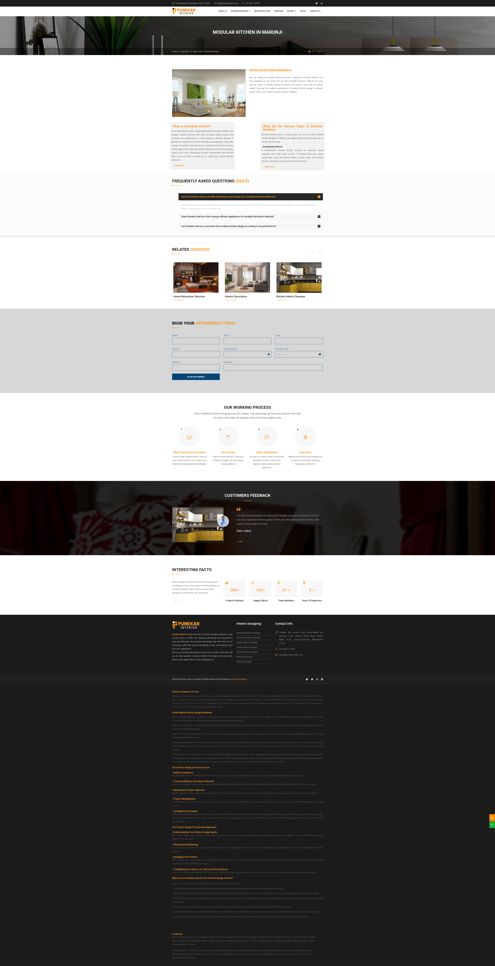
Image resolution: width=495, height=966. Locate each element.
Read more (180, 165)
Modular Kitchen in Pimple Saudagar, (217, 954)
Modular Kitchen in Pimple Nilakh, (186, 954)
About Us (223, 11)
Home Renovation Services (248, 638)
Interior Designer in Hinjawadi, (255, 937)
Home (174, 52)
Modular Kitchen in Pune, (182, 950)
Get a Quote (317, 52)
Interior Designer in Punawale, (280, 941)
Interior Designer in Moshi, (304, 937)
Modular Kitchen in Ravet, (302, 954)
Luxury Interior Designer (247, 647)
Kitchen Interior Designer (247, 652)
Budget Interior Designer (247, 642)
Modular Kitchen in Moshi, (302, 950)
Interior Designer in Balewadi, (206, 937)
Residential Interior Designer (249, 633)
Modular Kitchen (262, 11)
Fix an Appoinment (196, 377)
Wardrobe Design (244, 661)
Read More (196, 277)
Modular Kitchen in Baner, (255, 950)
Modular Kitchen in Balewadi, (231, 950)
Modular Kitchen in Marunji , (278, 950)
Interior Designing (239, 11)
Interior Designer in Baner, (231, 937)
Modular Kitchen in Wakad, (183, 958)
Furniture (278, 11)
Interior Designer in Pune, (183, 937)
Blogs (303, 11)
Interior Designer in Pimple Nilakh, (186, 941)
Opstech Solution (239, 679)
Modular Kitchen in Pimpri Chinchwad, (249, 954)
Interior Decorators (245, 657)
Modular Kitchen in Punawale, (278, 954)
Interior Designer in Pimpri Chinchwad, (250, 941)
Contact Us (315, 11)
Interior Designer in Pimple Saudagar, (217, 941)
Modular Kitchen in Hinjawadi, (206, 950)
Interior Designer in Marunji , (280, 937)
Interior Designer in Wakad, (183, 944)
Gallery (290, 11)
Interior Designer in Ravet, (304, 941)
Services (185, 52)
